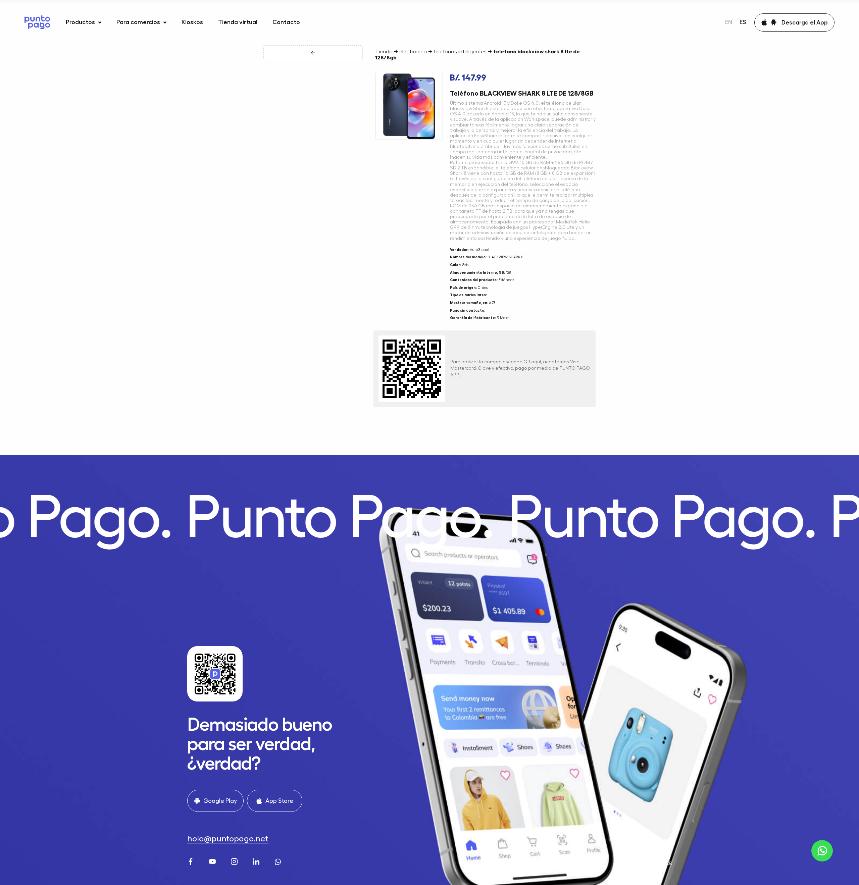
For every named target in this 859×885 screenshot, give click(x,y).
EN (728, 22)
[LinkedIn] (257, 860)
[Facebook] (191, 860)
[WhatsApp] (278, 860)
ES (743, 22)
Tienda (384, 51)
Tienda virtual (237, 22)
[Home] (37, 22)
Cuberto (662, 862)
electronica (413, 51)
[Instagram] (235, 860)
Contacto (286, 22)
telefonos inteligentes (460, 51)
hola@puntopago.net (227, 839)
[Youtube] (213, 860)
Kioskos (192, 22)
